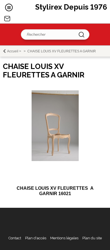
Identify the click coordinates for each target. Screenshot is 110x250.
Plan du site (92, 238)
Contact (7, 18)
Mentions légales (64, 238)
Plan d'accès (35, 238)
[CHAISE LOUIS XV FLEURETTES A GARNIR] (55, 160)
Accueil (12, 51)
